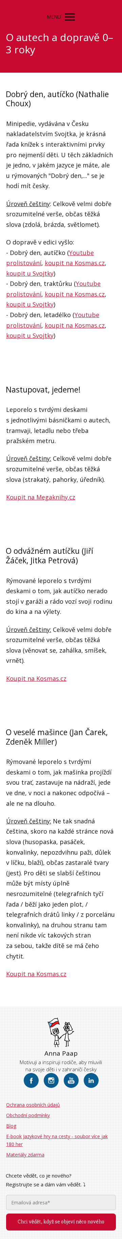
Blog (11, 1126)
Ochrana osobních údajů (33, 1104)
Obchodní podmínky (28, 1115)
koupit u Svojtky (30, 273)
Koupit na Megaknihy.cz (40, 497)
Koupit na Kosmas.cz (36, 678)
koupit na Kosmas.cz (75, 263)
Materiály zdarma (25, 1154)
